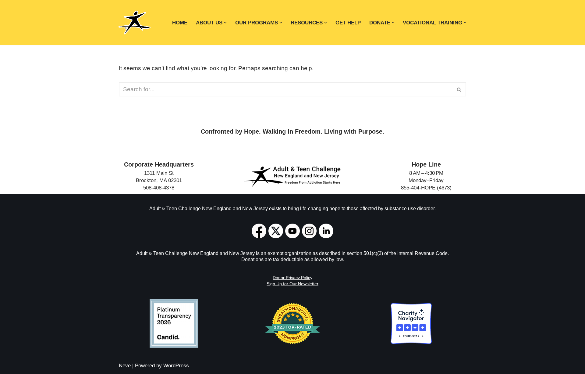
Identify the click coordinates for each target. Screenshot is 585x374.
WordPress (176, 366)
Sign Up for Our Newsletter (292, 283)
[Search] (459, 89)
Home (179, 23)
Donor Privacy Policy (292, 277)
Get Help (348, 23)
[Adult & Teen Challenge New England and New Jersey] (134, 22)
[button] (225, 22)
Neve (125, 366)
